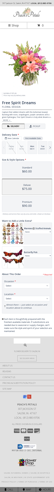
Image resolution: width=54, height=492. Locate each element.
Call (9, 489)
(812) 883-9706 (44, 3)
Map (28, 489)
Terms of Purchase (27, 482)
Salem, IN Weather (13, 477)
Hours (46, 489)
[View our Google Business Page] (25, 397)
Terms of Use (45, 482)
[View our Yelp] (29, 397)
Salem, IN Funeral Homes (16, 473)
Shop (15, 25)
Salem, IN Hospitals (40, 473)
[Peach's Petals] (27, 19)
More (5, 120)
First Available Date (33, 138)
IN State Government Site (37, 477)
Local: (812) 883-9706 (27, 417)
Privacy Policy (9, 482)
